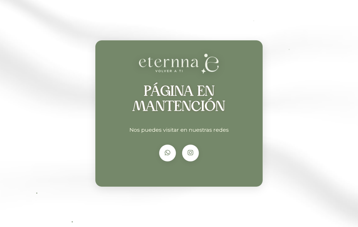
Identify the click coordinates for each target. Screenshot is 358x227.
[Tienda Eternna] (179, 64)
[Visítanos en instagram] (190, 153)
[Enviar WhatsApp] (167, 153)
